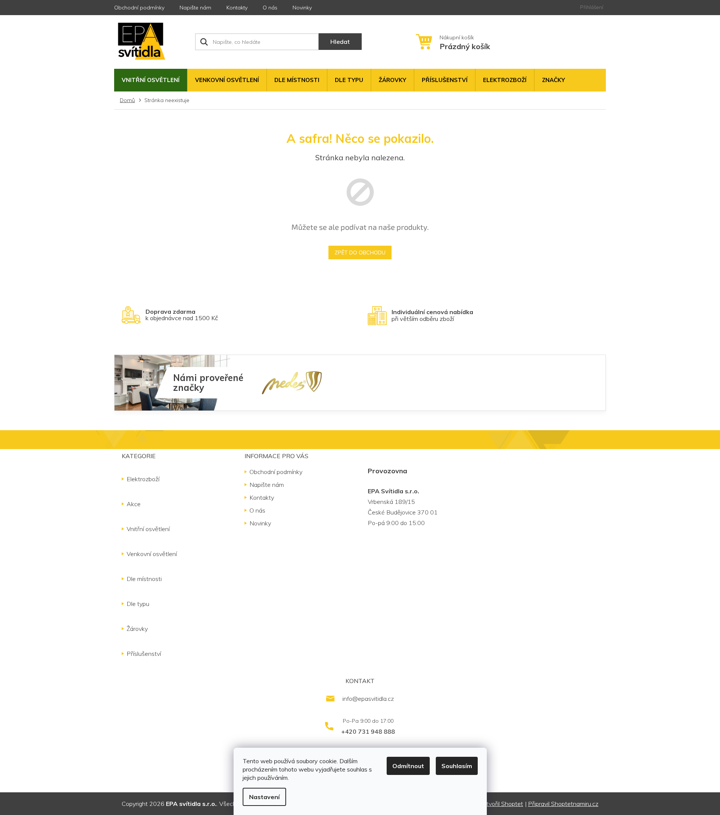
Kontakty (237, 7)
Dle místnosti (144, 579)
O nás (270, 7)
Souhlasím (456, 766)
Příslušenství (144, 653)
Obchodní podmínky (139, 7)
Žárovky (137, 628)
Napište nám (195, 7)
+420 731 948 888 (368, 731)
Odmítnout (408, 766)
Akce (134, 504)
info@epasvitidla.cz (368, 698)
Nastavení (264, 797)
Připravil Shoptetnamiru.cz (563, 803)
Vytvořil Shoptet (501, 803)
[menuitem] (150, 80)
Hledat (340, 41)
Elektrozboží (143, 479)
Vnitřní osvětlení (148, 529)
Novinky (302, 7)
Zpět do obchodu (360, 252)
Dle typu (138, 603)
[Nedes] (292, 382)
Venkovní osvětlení (152, 554)
